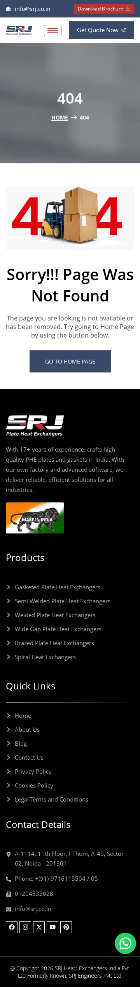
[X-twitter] (39, 927)
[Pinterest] (66, 927)
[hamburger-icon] (52, 30)
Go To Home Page (70, 361)
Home (59, 117)
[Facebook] (12, 927)
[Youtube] (52, 927)
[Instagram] (25, 927)
